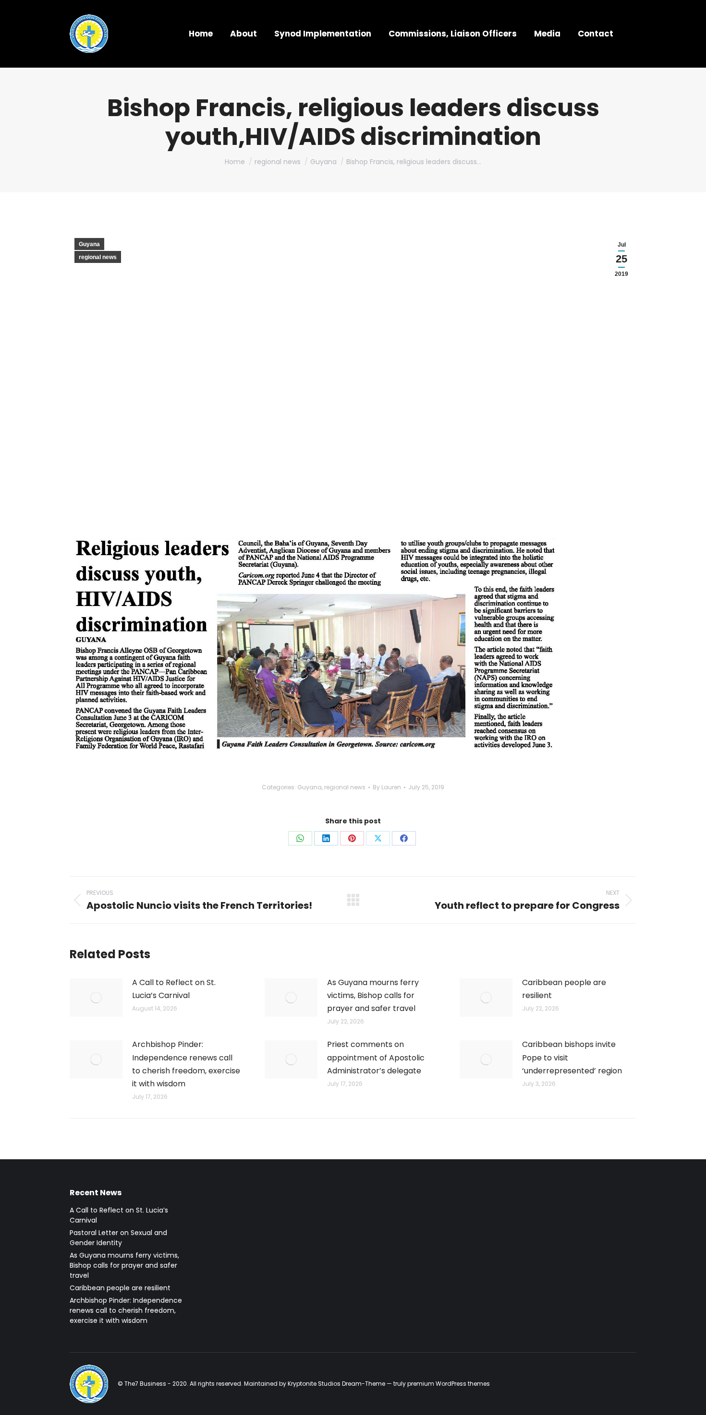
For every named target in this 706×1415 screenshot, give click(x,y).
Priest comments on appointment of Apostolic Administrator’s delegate (376, 1057)
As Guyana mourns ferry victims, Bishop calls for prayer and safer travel (373, 995)
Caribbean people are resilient (564, 989)
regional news (98, 257)
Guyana (89, 244)
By (387, 787)
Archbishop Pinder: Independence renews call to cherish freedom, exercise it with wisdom (186, 1064)
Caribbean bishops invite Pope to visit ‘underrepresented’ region (572, 1057)
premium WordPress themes (448, 1383)
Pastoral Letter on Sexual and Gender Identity (118, 1238)
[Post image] (96, 997)
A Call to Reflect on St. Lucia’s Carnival (174, 989)
